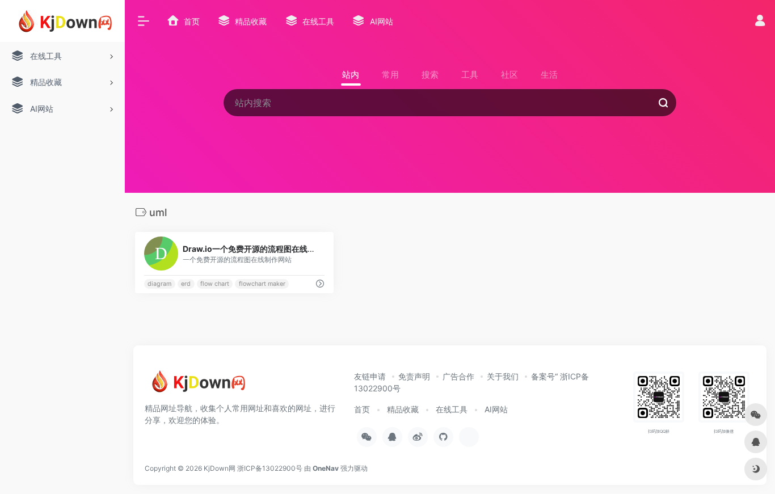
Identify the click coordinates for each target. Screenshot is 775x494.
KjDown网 (219, 468)
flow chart (214, 284)
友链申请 (370, 376)
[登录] (760, 22)
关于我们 (503, 376)
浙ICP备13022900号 (269, 468)
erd (186, 284)
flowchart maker (262, 284)
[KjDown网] (196, 385)
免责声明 (414, 376)
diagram (159, 284)
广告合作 (458, 376)
